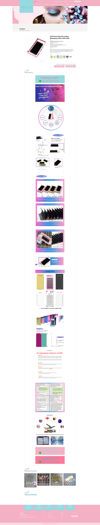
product (39, 4)
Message (72, 66)
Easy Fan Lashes (27, 30)
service (62, 4)
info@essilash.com (60, 1)
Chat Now (60, 66)
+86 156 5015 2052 (69, 1)
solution (46, 4)
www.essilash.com (29, 508)
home (20, 30)
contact (78, 4)
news (67, 4)
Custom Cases (54, 4)
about (72, 4)
